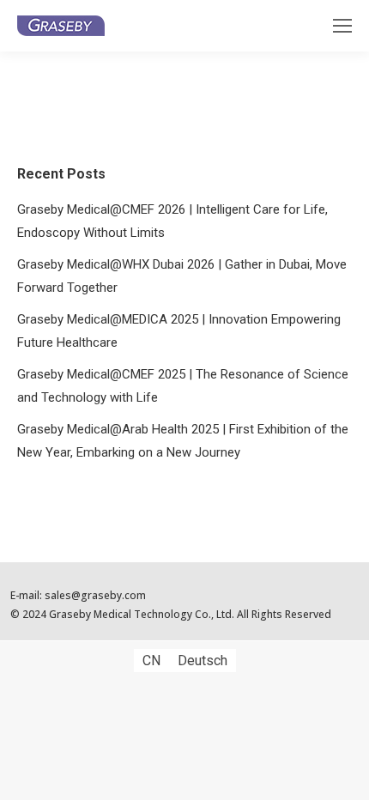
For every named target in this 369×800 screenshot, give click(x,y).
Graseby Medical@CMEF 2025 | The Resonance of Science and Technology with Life (182, 386)
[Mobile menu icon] (342, 25)
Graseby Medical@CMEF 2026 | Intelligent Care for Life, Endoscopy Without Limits (172, 221)
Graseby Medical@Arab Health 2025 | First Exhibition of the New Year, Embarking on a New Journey (182, 440)
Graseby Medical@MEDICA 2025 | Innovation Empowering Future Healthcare (179, 331)
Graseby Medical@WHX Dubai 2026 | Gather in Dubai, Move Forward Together (182, 276)
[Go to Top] (343, 774)
